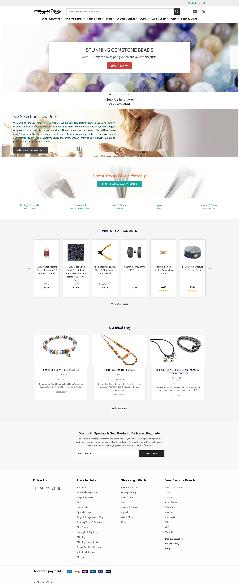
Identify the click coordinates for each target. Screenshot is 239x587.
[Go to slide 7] (126, 94)
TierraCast (170, 507)
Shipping (81, 537)
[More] (61, 18)
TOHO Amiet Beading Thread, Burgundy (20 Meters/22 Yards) (46, 270)
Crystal (143, 18)
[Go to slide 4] (118, 94)
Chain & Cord (94, 18)
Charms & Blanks (125, 18)
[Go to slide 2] (234, 57)
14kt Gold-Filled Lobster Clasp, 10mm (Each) (163, 270)
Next (209, 268)
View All (169, 532)
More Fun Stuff (209, 208)
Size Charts (82, 527)
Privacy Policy (172, 543)
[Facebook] (36, 488)
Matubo (169, 512)
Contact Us (82, 507)
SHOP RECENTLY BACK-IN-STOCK (119, 184)
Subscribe (152, 453)
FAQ (79, 502)
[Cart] (203, 11)
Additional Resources (87, 552)
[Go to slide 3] (115, 94)
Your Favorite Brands (180, 480)
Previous (29, 268)
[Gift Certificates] (195, 11)
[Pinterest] (47, 488)
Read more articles (119, 408)
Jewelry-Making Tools (79, 208)
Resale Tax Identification (89, 547)
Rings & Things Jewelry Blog (90, 517)
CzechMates (171, 502)
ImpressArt (170, 517)
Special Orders (84, 512)
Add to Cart (51, 296)
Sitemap (81, 557)
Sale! (184, 11)
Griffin (168, 527)
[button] (119, 65)
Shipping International (87, 542)
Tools (109, 18)
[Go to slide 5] (121, 94)
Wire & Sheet (159, 18)
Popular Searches (174, 539)
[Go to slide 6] (123, 94)
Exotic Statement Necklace (119, 370)
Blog (167, 548)
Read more (60, 391)
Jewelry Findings (74, 18)
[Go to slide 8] (5, 57)
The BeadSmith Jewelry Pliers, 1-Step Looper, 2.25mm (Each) (105, 270)
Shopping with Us (133, 480)
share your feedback (119, 103)
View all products (119, 304)
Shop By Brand (189, 18)
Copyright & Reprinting (87, 532)
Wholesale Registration (88, 492)
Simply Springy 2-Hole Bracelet (61, 370)
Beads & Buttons (51, 18)
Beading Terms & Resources (90, 522)
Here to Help (86, 480)
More (173, 18)
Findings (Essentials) (30, 205)
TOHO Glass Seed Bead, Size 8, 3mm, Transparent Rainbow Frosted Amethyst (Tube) (76, 273)
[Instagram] (53, 488)
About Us (81, 487)
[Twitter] (42, 488)
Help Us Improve (85, 497)
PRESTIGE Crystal (173, 487)
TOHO (168, 492)
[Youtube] (59, 488)
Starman (169, 497)
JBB (167, 522)
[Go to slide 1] (110, 94)
